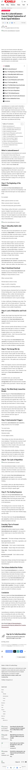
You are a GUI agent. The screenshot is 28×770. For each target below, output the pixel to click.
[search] (22, 1)
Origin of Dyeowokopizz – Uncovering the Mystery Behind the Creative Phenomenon (13, 625)
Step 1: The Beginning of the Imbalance (13, 71)
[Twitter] (23, 762)
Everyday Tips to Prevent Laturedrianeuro (15, 95)
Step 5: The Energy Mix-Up (10, 82)
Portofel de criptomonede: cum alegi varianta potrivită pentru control (17, 753)
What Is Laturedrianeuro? (10, 69)
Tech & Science (5, 10)
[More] (14, 23)
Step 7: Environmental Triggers (12, 87)
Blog (11, 731)
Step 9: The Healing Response (12, 93)
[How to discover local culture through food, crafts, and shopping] (5, 745)
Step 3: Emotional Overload (11, 77)
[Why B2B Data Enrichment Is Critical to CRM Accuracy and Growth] (5, 737)
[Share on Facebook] (5, 23)
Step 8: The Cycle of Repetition (11, 90)
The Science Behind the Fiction (12, 98)
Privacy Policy (9, 645)
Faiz (6, 26)
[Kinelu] (10, 1)
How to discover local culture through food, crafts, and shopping (17, 744)
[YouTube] (26, 762)
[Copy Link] (10, 23)
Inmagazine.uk (9, 679)
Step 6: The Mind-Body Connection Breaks (14, 85)
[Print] (12, 23)
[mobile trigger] (2, 1)
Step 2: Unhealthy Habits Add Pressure (13, 74)
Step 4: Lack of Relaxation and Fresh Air (14, 79)
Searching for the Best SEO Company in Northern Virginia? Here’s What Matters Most (17, 728)
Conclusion (7, 101)
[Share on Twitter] (7, 23)
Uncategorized (13, 748)
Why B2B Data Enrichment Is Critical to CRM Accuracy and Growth (17, 736)
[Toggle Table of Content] (21, 124)
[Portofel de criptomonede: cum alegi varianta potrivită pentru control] (5, 753)
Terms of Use (14, 644)
